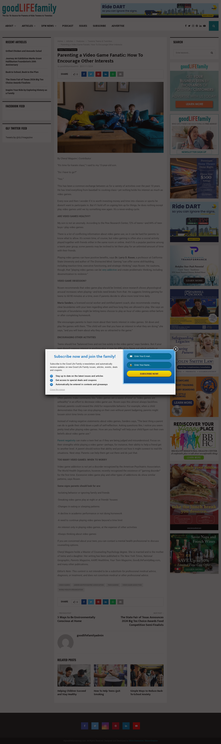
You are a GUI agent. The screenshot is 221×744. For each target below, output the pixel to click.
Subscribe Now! (149, 373)
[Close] (175, 349)
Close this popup (57, 390)
